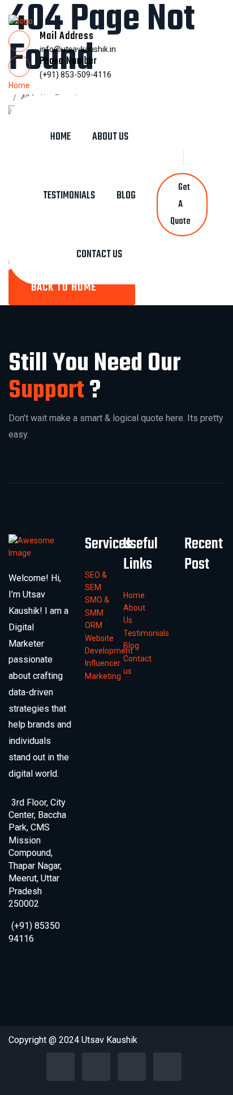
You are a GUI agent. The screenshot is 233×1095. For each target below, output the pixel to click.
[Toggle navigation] (99, 104)
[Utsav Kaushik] (20, 20)
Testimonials (69, 196)
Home (60, 137)
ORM (93, 625)
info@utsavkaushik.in (78, 49)
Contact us (99, 254)
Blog (126, 196)
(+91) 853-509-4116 (75, 74)
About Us (110, 137)
